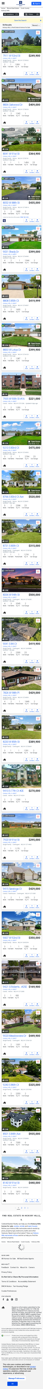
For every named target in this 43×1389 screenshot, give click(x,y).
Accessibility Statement (27, 1281)
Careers (32, 1267)
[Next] (39, 41)
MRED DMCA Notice (28, 1325)
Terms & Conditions (9, 1281)
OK (12, 1384)
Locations (12, 14)
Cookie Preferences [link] (9, 1291)
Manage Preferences (16, 1378)
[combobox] (36, 25)
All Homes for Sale (8, 1259)
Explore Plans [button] (35, 1340)
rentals (22, 1226)
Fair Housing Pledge (20, 1286)
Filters (34, 14)
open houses (32, 1226)
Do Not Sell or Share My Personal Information (19, 1277)
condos (16, 1226)
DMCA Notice (6, 1286)
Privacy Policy (6, 1272)
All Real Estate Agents (25, 1259)
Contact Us (14, 1267)
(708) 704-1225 (24, 217)
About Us (23, 1267)
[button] (36, 3)
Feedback (5, 1267)
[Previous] (3, 41)
